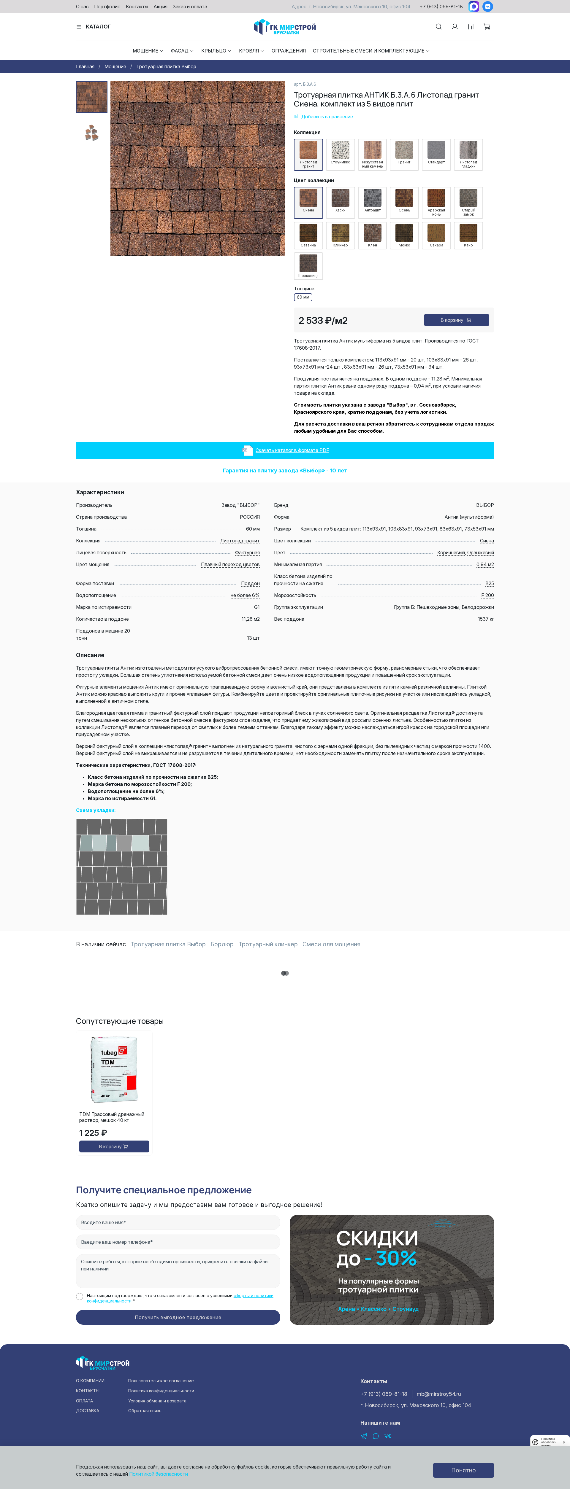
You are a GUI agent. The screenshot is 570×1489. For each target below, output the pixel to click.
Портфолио (107, 6)
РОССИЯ (250, 517)
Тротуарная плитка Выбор (166, 66)
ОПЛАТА (84, 1400)
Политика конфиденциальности (161, 1390)
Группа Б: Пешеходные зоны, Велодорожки (444, 607)
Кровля (249, 51)
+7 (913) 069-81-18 (441, 6)
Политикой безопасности (158, 1474)
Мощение (145, 51)
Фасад (180, 51)
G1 (257, 607)
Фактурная (247, 552)
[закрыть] (564, 1442)
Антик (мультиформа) (469, 517)
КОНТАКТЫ (87, 1390)
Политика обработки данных (548, 1442)
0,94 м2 (485, 564)
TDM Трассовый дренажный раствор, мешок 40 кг (111, 1117)
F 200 (487, 595)
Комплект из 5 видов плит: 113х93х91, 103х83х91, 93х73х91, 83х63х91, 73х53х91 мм (397, 529)
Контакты (137, 6)
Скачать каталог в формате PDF (292, 450)
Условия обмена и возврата (157, 1400)
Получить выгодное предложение (178, 1317)
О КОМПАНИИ (90, 1380)
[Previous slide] (122, 168)
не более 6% (245, 595)
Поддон (250, 583)
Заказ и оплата (190, 6)
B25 (489, 583)
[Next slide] (273, 168)
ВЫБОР (485, 505)
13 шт (253, 638)
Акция (160, 6)
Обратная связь (145, 1410)
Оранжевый (480, 552)
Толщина (304, 289)
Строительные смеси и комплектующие (369, 51)
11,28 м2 (251, 619)
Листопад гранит (240, 541)
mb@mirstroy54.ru (439, 1394)
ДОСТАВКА (87, 1410)
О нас (82, 6)
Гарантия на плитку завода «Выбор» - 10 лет (285, 470)
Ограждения (289, 51)
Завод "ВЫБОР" (240, 505)
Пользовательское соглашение (161, 1380)
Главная (85, 66)
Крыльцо (213, 51)
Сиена (487, 541)
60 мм (253, 529)
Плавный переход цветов (230, 564)
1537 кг (486, 619)
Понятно (463, 1470)
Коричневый (451, 552)
